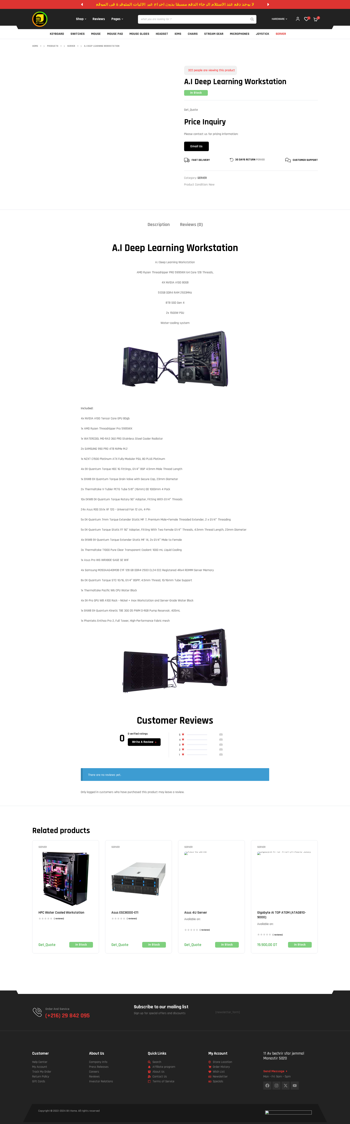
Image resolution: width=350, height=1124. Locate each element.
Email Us (196, 146)
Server (202, 178)
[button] (81, 4)
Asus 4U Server (195, 912)
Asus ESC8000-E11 (124, 912)
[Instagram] (276, 1086)
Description (158, 225)
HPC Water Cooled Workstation (61, 912)
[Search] (252, 19)
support (312, 160)
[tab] (158, 226)
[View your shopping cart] (315, 19)
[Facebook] (267, 1086)
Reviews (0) (191, 225)
